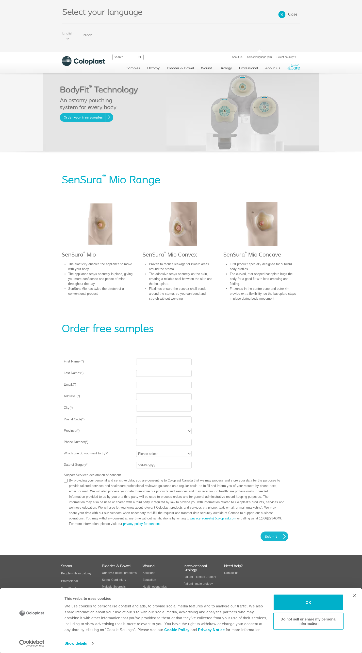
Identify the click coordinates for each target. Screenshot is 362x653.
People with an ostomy (76, 573)
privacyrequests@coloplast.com (213, 518)
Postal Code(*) (74, 419)
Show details (76, 643)
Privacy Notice (211, 630)
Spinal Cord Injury (114, 580)
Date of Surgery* (75, 464)
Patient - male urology (198, 583)
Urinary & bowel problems (119, 573)
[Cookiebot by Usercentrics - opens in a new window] (31, 643)
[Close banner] (354, 596)
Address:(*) (72, 396)
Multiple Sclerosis (114, 586)
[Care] (293, 68)
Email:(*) (70, 384)
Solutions (149, 573)
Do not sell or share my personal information (308, 621)
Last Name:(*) (73, 373)
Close (292, 15)
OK (308, 602)
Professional (69, 581)
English (67, 33)
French (87, 35)
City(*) (68, 407)
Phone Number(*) (76, 442)
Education (149, 580)
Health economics (155, 586)
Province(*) (72, 430)
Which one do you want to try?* (86, 453)
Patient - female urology (199, 577)
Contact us (231, 573)
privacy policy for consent (141, 524)
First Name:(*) (74, 361)
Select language (259, 56)
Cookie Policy (177, 630)
